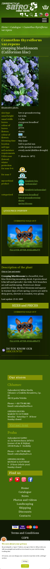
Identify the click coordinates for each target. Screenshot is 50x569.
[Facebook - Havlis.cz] (30, 481)
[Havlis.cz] (19, 7)
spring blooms (25, 203)
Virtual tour (18, 425)
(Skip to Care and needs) (10, 272)
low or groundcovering (29, 197)
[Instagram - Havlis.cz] (24, 481)
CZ (40, 14)
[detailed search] (21, 14)
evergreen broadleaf (28, 194)
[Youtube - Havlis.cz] (17, 481)
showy (21, 200)
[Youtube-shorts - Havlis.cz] (11, 481)
